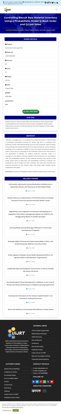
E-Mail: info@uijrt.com (40, 370)
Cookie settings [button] (6, 410)
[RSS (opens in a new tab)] (55, 3)
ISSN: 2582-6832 (42, 2)
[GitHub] (44, 381)
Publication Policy (37, 349)
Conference (35, 343)
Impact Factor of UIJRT (39, 353)
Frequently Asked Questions (40, 359)
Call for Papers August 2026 (13, 2)
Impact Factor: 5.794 (16, 3)
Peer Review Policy (37, 346)
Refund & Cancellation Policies (41, 356)
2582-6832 (8, 96)
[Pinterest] (40, 381)
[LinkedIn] (37, 381)
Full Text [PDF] (31, 111)
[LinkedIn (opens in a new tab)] (48, 3)
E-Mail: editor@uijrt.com (40, 368)
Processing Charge (10, 375)
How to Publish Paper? (11, 378)
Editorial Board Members (39, 333)
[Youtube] (51, 381)
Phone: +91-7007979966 (40, 373)
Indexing (7, 391)
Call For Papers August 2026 (40, 330)
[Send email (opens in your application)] (57, 3)
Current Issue (8, 384)
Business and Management (14, 48)
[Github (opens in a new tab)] (50, 3)
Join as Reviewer (37, 340)
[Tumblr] (48, 381)
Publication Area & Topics (12, 397)
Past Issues (7, 388)
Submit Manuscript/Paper (12, 369)
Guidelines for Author (10, 372)
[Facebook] (33, 381)
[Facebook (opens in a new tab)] (45, 3)
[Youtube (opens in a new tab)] (52, 3)
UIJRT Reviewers (37, 337)
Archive (6, 381)
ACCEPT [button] (16, 410)
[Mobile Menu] (56, 9)
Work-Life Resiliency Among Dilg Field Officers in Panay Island (30, 309)
